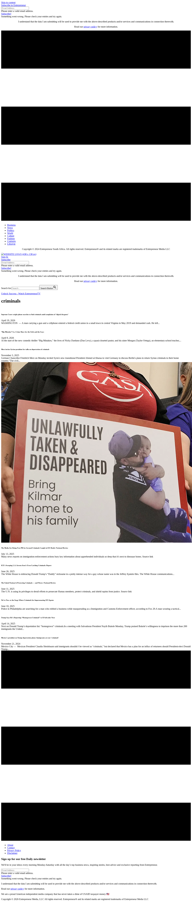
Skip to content (8, 2)
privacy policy (90, 26)
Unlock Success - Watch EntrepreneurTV (20, 293)
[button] (13, 5)
